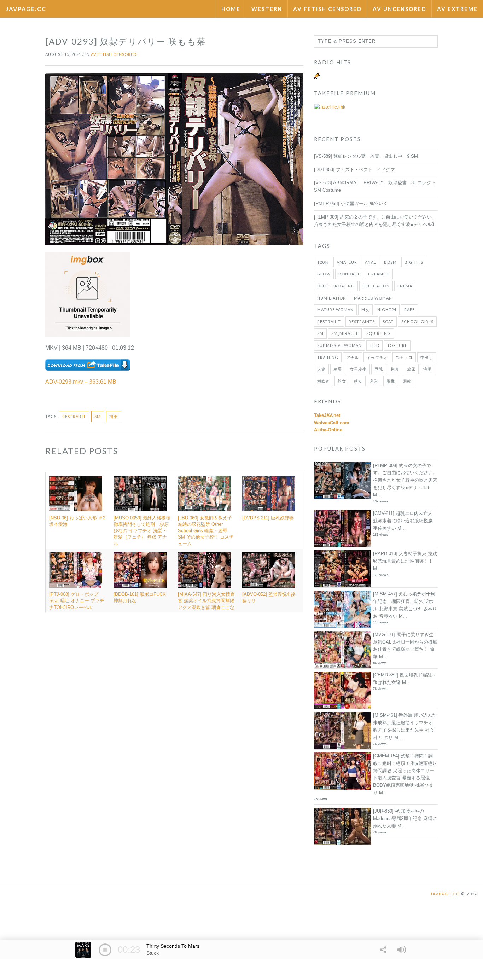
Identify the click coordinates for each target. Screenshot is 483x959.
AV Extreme (457, 9)
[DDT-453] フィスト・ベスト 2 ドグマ (354, 169)
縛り (358, 381)
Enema (404, 286)
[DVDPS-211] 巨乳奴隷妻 (268, 518)
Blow (324, 274)
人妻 (321, 369)
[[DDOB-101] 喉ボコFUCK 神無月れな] (142, 570)
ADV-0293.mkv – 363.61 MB (80, 382)
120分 (323, 262)
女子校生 (358, 369)
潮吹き (323, 381)
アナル (352, 357)
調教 (407, 381)
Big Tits (414, 262)
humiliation (331, 298)
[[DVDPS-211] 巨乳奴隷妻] (270, 493)
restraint (74, 416)
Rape (409, 309)
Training (327, 357)
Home (230, 9)
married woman (373, 298)
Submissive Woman (339, 345)
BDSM (390, 262)
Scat (388, 321)
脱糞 (390, 381)
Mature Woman (335, 309)
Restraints (362, 321)
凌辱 (337, 369)
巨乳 (378, 369)
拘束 (113, 416)
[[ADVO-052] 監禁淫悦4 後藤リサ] (270, 570)
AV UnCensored (399, 9)
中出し (426, 357)
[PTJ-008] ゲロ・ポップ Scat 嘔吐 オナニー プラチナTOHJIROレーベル (76, 601)
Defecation (376, 286)
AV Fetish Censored (327, 9)
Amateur (347, 262)
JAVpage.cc (26, 8)
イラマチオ (377, 357)
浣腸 (427, 369)
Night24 (386, 309)
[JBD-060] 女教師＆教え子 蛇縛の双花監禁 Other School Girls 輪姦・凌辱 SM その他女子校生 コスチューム (206, 530)
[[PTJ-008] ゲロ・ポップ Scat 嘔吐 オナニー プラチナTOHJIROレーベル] (77, 570)
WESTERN (266, 9)
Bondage (349, 274)
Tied (374, 345)
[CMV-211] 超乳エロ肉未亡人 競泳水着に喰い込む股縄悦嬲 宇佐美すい (403, 521)
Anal (370, 262)
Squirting (378, 333)
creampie (379, 274)
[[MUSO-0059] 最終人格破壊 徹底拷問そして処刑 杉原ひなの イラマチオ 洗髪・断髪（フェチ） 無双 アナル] (142, 493)
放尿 (411, 369)
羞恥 (374, 381)
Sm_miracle (345, 333)
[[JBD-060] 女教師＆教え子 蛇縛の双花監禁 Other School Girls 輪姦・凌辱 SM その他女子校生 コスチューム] (206, 493)
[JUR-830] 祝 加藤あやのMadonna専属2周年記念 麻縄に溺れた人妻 (405, 818)
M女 (365, 309)
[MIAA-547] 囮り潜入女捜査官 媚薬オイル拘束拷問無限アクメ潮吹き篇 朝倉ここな (206, 601)
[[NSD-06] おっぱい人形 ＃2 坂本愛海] (77, 493)
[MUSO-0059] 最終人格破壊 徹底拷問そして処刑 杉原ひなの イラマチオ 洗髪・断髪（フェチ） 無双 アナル (144, 530)
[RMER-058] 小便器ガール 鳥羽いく (351, 203)
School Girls (417, 321)
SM (97, 416)
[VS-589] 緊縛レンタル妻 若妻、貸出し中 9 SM (366, 156)
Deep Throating (336, 286)
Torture (397, 345)
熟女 (342, 381)
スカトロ (404, 357)
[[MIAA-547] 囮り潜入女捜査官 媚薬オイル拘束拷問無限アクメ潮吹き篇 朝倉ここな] (206, 570)
